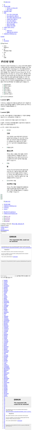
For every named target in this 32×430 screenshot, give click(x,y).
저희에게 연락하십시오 (10, 33)
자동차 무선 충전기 (12, 19)
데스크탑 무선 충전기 (13, 16)
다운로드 (6, 207)
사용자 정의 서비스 (9, 27)
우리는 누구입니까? (12, 8)
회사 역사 (9, 9)
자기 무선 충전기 (11, 21)
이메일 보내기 (4, 227)
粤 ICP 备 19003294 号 (18, 224)
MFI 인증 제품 (11, 24)
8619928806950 (5, 230)
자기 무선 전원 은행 (12, 14)
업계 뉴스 (9, 30)
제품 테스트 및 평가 (12, 32)
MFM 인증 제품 (11, 25)
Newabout (6, 40)
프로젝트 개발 (7, 11)
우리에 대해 (7, 6)
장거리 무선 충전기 (12, 22)
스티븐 (2, 228)
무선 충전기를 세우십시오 (14, 17)
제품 (5, 13)
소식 (5, 29)
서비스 (5, 209)
